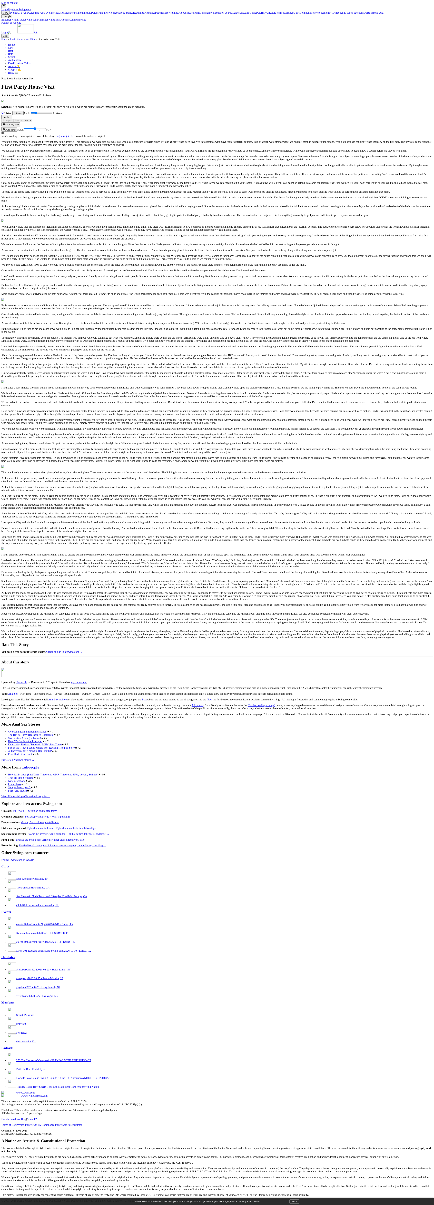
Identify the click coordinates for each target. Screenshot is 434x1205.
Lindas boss (14, 784)
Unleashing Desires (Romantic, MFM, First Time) (35, 744)
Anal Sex (30, 39)
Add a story (198, 705)
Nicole (7, 117)
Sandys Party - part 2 (19, 787)
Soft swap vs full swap (37, 816)
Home (4, 39)
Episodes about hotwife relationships (75, 828)
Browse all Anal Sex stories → (17, 759)
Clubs (105, 12)
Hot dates (8, 957)
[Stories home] (2, 113)
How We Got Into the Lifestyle (25, 741)
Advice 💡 (14, 66)
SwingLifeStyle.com (66, 19)
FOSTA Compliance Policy (47, 1124)
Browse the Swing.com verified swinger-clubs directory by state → (52, 839)
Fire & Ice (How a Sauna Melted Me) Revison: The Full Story (41, 747)
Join (36, 32)
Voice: (32, 115)
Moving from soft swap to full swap (40, 822)
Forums (212, 12)
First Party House (17, 790)
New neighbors (16, 781)
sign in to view (78, 682)
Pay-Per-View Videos (19, 63)
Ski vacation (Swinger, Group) (24, 738)
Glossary (275, 12)
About (30, 1119)
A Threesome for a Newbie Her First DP (30, 750)
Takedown (15, 1119)
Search (11, 56)
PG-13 (28, 120)
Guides (244, 12)
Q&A (311, 12)
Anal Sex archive (57, 699)
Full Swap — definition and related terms (35, 810)
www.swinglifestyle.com (34, 1095)
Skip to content (9, 2)
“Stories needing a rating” (261, 705)
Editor (13, 19)
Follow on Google (11, 22)
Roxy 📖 (13, 72)
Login (16, 9)
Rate (10, 53)
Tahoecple (21, 682)
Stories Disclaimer (72, 1124)
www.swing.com (25, 1092)
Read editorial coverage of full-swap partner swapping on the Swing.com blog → (62, 845)
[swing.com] (21, 32)
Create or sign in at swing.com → (64, 651)
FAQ (346, 12)
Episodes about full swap (40, 828)
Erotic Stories (137, 12)
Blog (23, 1119)
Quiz (373, 12)
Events (18, 12)
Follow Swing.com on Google (17, 859)
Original (8, 120)
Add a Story (14, 60)
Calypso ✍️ (14, 69)
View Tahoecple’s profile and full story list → (25, 796)
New (10, 47)
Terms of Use (8, 1124)
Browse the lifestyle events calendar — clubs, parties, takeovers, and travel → (68, 833)
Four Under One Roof (20, 754)
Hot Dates (73, 12)
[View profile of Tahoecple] (6, 676)
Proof (19, 120)
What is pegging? (60, 816)
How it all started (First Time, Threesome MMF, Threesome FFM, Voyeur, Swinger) (53, 774)
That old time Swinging (20, 777)
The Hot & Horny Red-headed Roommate (30, 734)
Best (10, 50)
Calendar (41, 12)
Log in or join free (65, 136)
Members (7, 1002)
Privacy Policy (24, 1124)
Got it (294, 1201)
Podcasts (173, 12)
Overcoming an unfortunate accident (27, 731)
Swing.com (36, 19)
